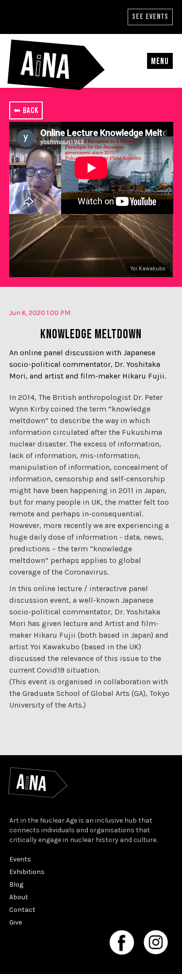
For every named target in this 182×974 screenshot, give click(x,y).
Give (15, 922)
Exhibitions (27, 872)
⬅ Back (26, 111)
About (18, 897)
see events (150, 16)
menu (160, 61)
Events (20, 859)
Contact (22, 910)
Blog (16, 884)
